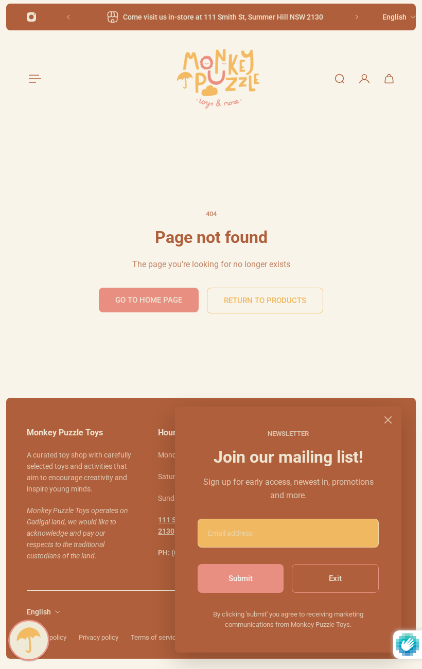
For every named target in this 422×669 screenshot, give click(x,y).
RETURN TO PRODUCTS (265, 300)
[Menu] (33, 78)
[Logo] (218, 79)
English (39, 612)
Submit (240, 578)
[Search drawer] (339, 78)
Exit (335, 578)
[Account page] (364, 78)
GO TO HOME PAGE (148, 300)
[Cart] (389, 78)
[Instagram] (31, 17)
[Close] (388, 420)
